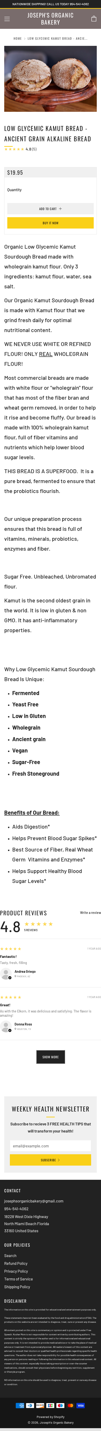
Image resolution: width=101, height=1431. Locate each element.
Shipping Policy (17, 1286)
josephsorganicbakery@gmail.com (33, 1200)
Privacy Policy (16, 1271)
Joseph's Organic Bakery (50, 19)
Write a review (90, 912)
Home (18, 38)
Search (10, 1255)
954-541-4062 (16, 1208)
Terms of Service (18, 1278)
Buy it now (50, 222)
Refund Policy (15, 1263)
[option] (50, 79)
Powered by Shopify (50, 1417)
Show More (51, 1057)
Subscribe (48, 1160)
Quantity (14, 189)
